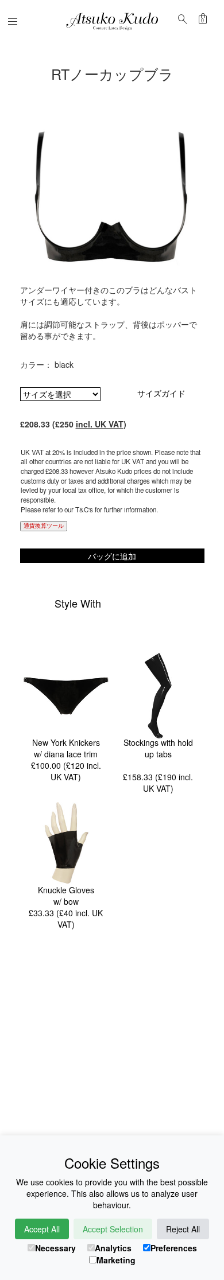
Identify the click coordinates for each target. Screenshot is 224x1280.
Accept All (42, 1229)
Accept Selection (113, 1229)
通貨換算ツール (44, 526)
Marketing (116, 1260)
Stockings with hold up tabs (158, 748)
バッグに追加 (112, 556)
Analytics (113, 1248)
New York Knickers (66, 742)
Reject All (183, 1229)
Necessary (55, 1248)
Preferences (173, 1248)
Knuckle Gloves (66, 890)
